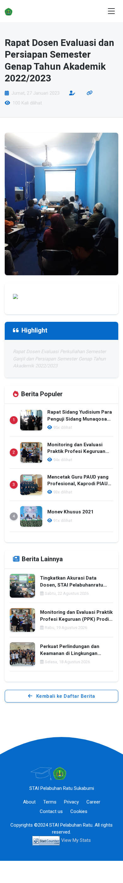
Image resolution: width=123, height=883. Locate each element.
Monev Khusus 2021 (70, 512)
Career (93, 802)
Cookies (78, 811)
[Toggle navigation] (111, 11)
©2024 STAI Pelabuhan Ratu (63, 825)
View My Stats (76, 840)
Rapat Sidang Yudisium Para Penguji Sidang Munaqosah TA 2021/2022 (79, 419)
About (29, 802)
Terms (49, 802)
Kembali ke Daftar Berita (65, 696)
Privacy (71, 802)
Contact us (51, 811)
